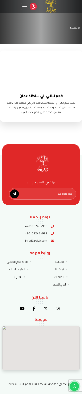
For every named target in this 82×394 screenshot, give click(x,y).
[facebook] (34, 308)
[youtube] (22, 308)
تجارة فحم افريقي (17, 262)
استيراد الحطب (17, 269)
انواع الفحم (59, 284)
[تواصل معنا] (33, 6)
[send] (14, 193)
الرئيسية (75, 27)
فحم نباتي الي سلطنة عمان (41, 96)
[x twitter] (45, 308)
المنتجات (59, 277)
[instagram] (57, 308)
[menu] (24, 6)
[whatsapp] (74, 386)
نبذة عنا (59, 269)
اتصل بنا (17, 277)
